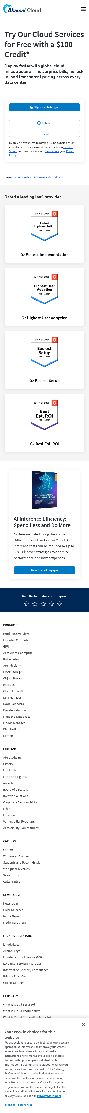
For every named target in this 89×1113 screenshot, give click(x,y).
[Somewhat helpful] (44, 604)
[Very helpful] (53, 604)
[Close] (84, 1024)
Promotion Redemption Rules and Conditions (36, 177)
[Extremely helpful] (61, 604)
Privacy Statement (49, 1096)
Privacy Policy (53, 151)
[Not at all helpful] (28, 604)
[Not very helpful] (36, 604)
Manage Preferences (18, 1105)
